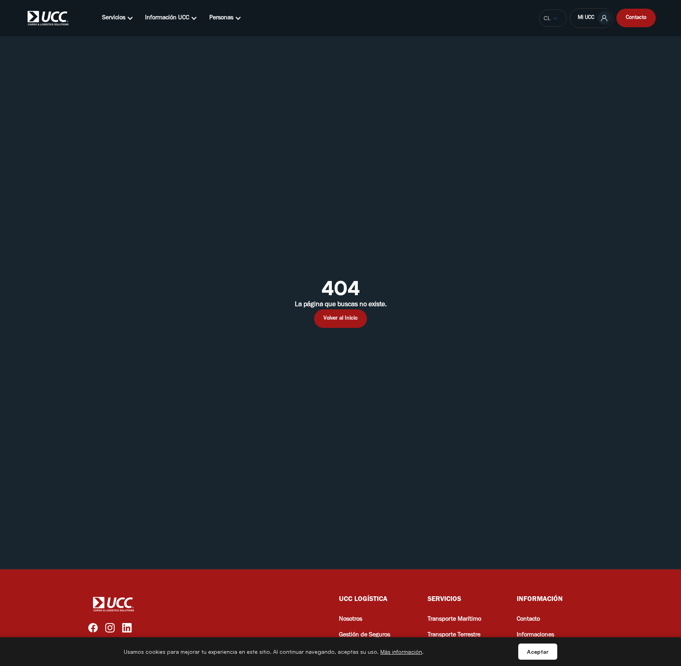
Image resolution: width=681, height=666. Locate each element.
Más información (401, 651)
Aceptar (538, 651)
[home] (48, 18)
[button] (118, 18)
